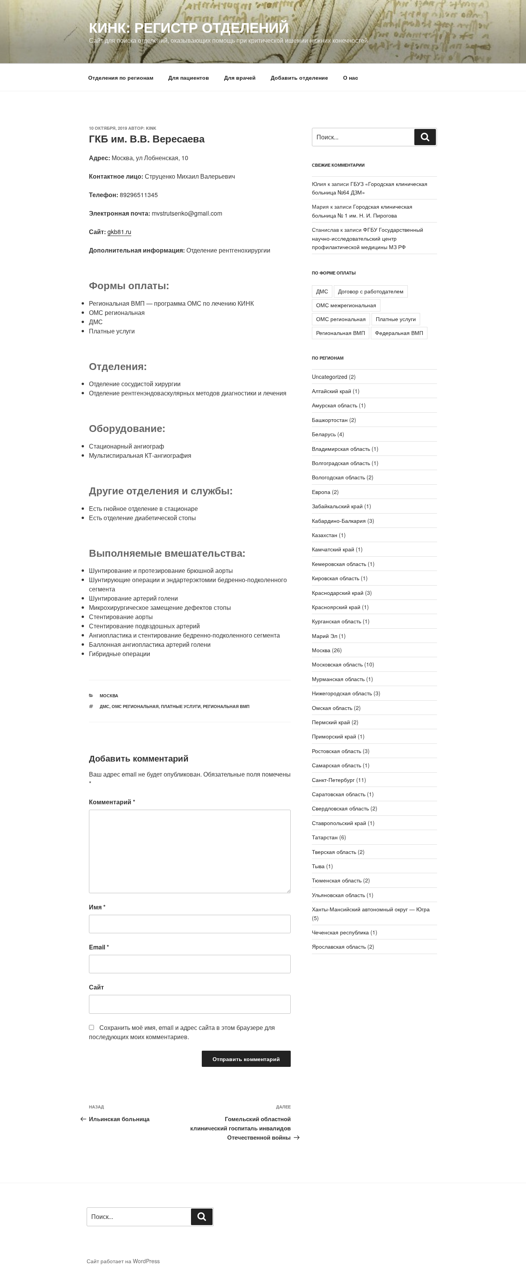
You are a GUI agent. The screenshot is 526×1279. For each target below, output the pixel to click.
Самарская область (336, 765)
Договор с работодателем (371, 291)
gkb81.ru (119, 231)
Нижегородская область (342, 693)
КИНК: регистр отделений (189, 27)
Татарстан (325, 837)
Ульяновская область (338, 895)
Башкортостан (330, 420)
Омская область (332, 707)
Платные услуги (181, 706)
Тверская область (334, 851)
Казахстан (324, 535)
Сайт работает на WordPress (123, 1261)
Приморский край (334, 736)
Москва (109, 695)
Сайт (96, 987)
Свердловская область (340, 808)
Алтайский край (331, 391)
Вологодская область (338, 477)
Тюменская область (337, 880)
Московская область (337, 664)
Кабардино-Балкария (339, 520)
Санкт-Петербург (333, 779)
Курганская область (336, 621)
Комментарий (112, 801)
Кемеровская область (339, 564)
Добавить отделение (299, 77)
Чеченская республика (340, 932)
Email (99, 947)
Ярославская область (339, 946)
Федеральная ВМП (399, 332)
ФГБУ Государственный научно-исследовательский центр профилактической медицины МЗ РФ (367, 238)
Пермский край (331, 722)
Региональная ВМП (226, 706)
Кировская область (335, 578)
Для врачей (240, 77)
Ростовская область (336, 751)
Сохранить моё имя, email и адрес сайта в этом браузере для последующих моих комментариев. (182, 1032)
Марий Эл (324, 636)
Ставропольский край (339, 823)
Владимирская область (341, 448)
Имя (97, 906)
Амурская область (334, 405)
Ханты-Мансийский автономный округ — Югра (371, 909)
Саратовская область (338, 794)
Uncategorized (329, 376)
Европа (321, 492)
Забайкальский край (337, 506)
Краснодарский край (338, 592)
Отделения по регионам (120, 77)
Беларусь (324, 434)
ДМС (104, 706)
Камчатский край (333, 549)
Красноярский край (336, 607)
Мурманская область (338, 679)
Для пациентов (188, 77)
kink (151, 128)
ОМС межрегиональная (346, 305)
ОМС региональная (135, 706)
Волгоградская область (341, 463)
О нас (350, 77)
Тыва (318, 866)
